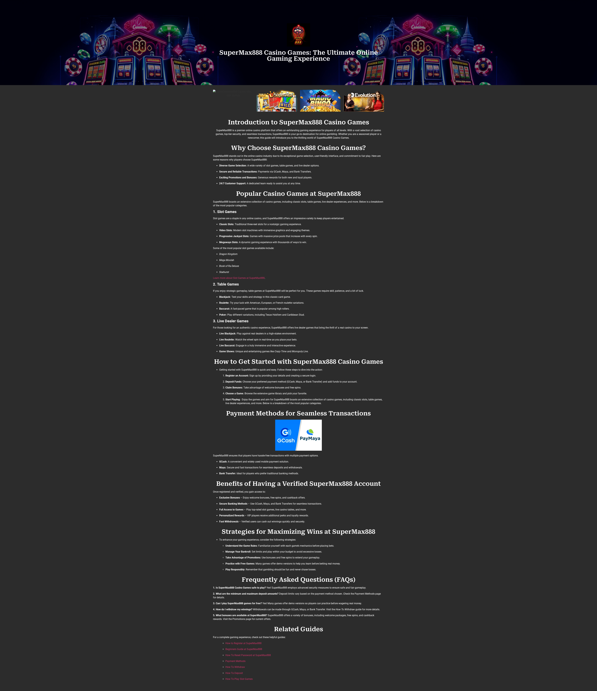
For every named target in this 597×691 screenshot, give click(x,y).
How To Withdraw (235, 667)
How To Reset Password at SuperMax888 (248, 655)
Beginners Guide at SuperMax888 (243, 649)
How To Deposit (234, 673)
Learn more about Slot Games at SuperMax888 (239, 277)
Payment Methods (235, 661)
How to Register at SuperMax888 (243, 643)
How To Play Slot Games (239, 678)
